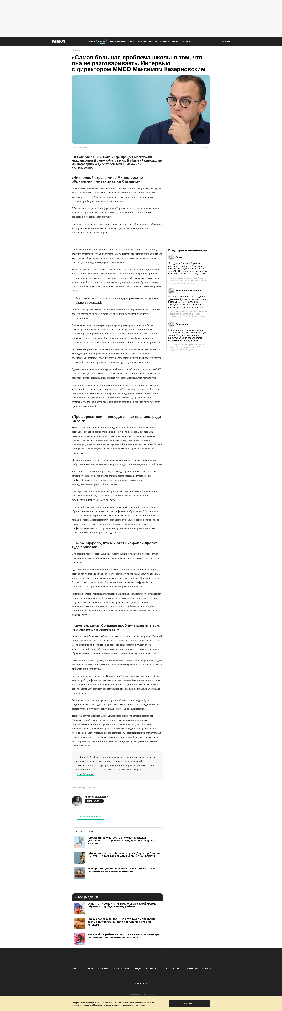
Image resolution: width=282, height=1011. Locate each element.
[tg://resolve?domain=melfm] (116, 957)
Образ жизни (117, 41)
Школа (77, 51)
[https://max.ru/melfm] (165, 957)
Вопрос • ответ (170, 41)
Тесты (153, 41)
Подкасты (140, 969)
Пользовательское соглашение (141, 995)
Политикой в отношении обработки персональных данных (119, 1005)
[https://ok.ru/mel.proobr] (157, 957)
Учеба (102, 41)
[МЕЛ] (58, 41)
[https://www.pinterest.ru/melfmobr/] (149, 957)
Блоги (187, 41)
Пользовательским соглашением (128, 1002)
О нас (74, 969)
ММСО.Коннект (85, 773)
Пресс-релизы (121, 969)
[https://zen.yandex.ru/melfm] (125, 957)
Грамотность (137, 41)
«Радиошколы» (151, 160)
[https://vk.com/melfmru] (133, 957)
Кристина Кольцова (96, 797)
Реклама (103, 969)
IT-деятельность (173, 969)
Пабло (154, 969)
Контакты (87, 969)
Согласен (189, 1004)
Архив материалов (199, 969)
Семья (91, 41)
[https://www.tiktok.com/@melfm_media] (141, 957)
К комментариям (90, 816)
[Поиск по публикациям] (216, 42)
